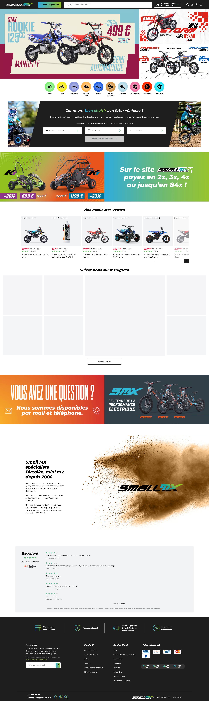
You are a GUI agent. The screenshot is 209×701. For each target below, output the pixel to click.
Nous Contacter (119, 676)
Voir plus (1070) (119, 604)
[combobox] (109, 4)
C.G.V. (86, 659)
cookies (87, 663)
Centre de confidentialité (93, 668)
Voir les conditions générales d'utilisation (146, 608)
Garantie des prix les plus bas (124, 655)
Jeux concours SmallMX (122, 681)
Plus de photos (104, 361)
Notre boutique (90, 650)
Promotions (118, 659)
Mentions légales (90, 672)
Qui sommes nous (91, 655)
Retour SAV (117, 672)
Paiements (117, 663)
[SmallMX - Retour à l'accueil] (20, 5)
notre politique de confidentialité (36, 659)
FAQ (115, 650)
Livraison (116, 668)
